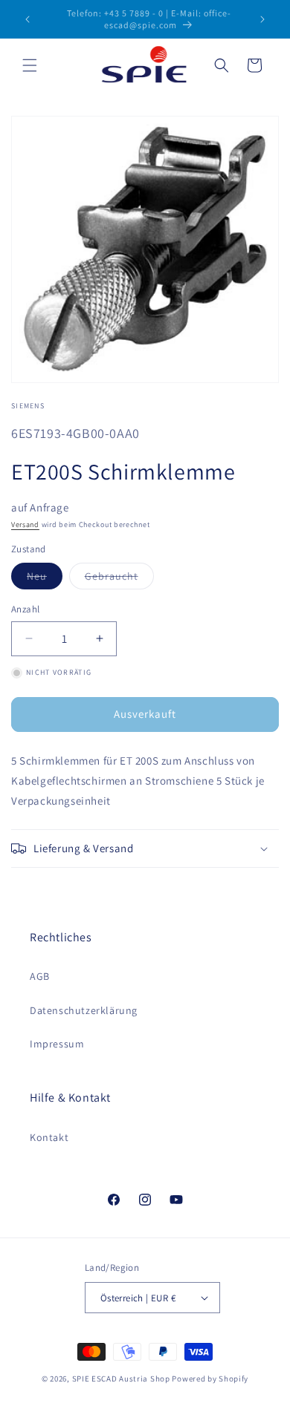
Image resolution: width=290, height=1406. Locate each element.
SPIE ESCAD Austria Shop (121, 1378)
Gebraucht (119, 579)
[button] (29, 65)
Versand (25, 524)
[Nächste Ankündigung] (262, 19)
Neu (44, 579)
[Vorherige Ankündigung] (27, 19)
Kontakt (49, 1137)
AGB (40, 976)
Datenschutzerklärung (84, 1010)
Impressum (57, 1043)
